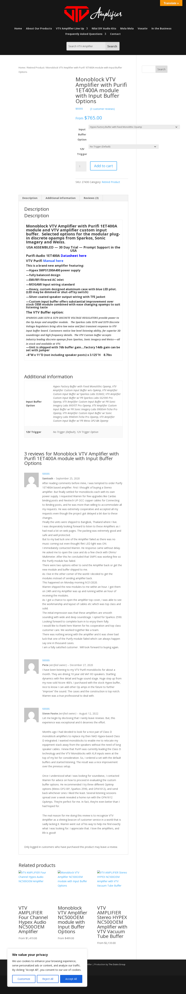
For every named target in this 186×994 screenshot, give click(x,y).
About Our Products (39, 28)
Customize (24, 979)
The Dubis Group (117, 964)
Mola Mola (127, 28)
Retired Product (35, 67)
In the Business (161, 28)
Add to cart (103, 165)
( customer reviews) (102, 109)
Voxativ (142, 28)
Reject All (47, 979)
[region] (47, 968)
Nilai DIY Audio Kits (104, 28)
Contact (115, 34)
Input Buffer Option (82, 134)
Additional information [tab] (61, 198)
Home (18, 28)
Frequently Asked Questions (83, 34)
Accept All (71, 979)
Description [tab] (29, 198)
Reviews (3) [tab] (91, 198)
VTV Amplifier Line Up (70, 28)
